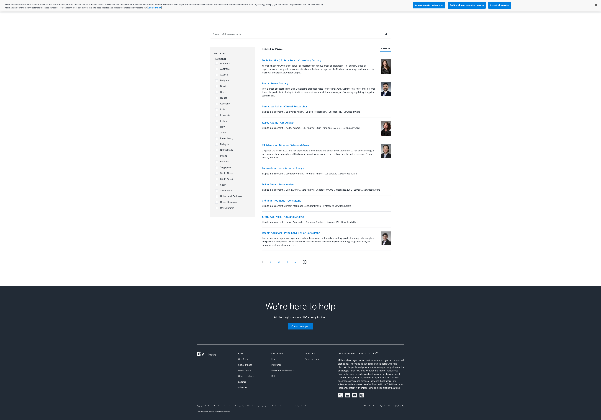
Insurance (276, 364)
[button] (216, 63)
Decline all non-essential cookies (466, 5)
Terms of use (228, 406)
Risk (273, 376)
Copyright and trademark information (209, 406)
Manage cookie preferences (428, 5)
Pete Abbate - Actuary (275, 83)
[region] (300, 5)
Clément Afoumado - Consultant (281, 200)
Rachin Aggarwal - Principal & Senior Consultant (291, 233)
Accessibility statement (298, 406)
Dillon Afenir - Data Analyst (278, 184)
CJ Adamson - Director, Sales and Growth (286, 145)
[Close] (596, 5)
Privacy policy (239, 406)
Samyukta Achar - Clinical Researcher (284, 106)
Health (274, 359)
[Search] (386, 34)
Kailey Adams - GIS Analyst (278, 122)
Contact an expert (300, 326)
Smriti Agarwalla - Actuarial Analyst (283, 216)
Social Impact (245, 364)
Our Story (243, 359)
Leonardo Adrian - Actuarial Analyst (283, 168)
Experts (242, 381)
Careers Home (312, 359)
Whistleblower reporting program (258, 406)
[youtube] (354, 395)
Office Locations (246, 376)
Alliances (242, 387)
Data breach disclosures (280, 406)
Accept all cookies (499, 5)
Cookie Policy (154, 7)
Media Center (245, 370)
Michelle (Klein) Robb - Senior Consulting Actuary (291, 60)
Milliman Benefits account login (373, 406)
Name (384, 48)
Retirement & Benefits (282, 370)
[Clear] (378, 34)
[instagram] (362, 395)
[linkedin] (347, 395)
